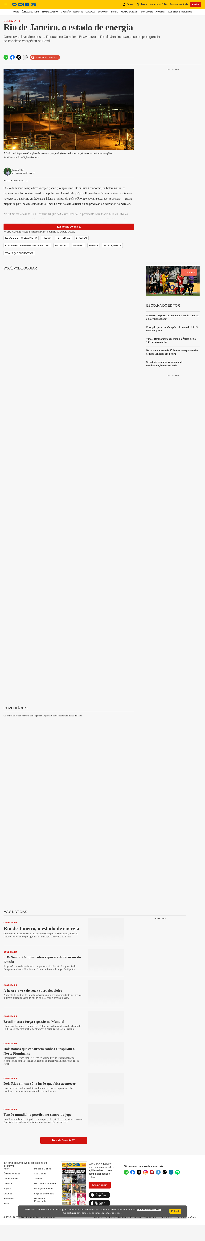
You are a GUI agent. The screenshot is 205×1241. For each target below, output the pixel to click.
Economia (103, 12)
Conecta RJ (12, 21)
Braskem (81, 238)
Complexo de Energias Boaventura (27, 245)
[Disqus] (69, 760)
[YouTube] (151, 1172)
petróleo (61, 245)
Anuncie (98, 1217)
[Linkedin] (171, 1172)
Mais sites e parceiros (45, 1183)
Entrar (130, 4)
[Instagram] (145, 1172)
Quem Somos (167, 1217)
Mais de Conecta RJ (63, 1140)
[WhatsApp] (126, 1172)
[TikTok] (164, 1172)
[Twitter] (139, 1172)
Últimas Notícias (30, 12)
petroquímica (112, 245)
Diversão (65, 12)
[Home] (24, 5)
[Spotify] (177, 1172)
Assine (195, 4)
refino (93, 245)
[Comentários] (25, 57)
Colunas (90, 12)
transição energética (19, 253)
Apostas (160, 12)
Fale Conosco (151, 1217)
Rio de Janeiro (50, 12)
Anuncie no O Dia (159, 4)
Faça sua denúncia (179, 4)
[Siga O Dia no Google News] (45, 57)
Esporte (78, 12)
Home (16, 12)
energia (78, 245)
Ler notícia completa (69, 226)
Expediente (136, 1217)
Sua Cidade (147, 12)
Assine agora (99, 1185)
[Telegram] (158, 1172)
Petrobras (63, 238)
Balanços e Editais (43, 1188)
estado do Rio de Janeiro (21, 238)
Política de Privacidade (40, 1199)
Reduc (47, 238)
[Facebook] (132, 1172)
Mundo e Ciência (129, 12)
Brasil (114, 12)
